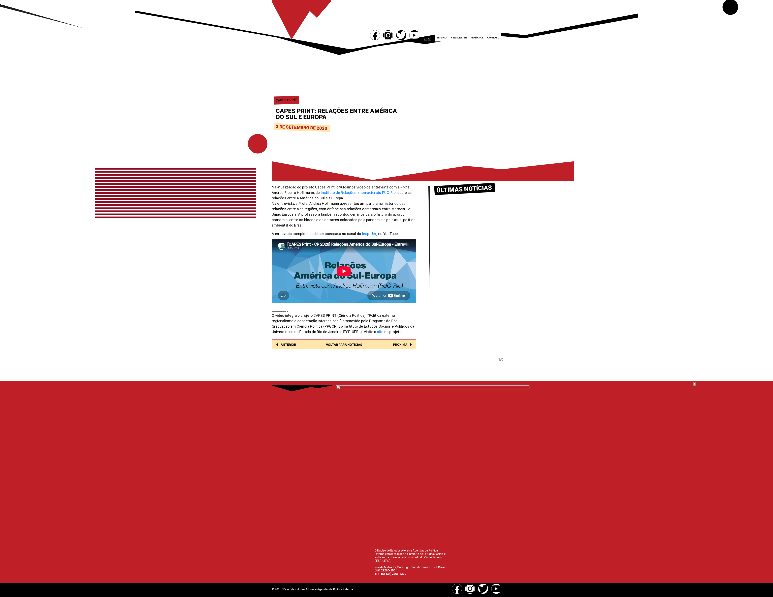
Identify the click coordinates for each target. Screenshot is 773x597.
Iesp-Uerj (369, 234)
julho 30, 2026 (445, 215)
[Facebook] (375, 35)
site (380, 332)
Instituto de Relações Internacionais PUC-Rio (358, 192)
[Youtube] (414, 35)
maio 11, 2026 (445, 253)
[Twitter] (401, 35)
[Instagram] (388, 35)
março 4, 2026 (445, 295)
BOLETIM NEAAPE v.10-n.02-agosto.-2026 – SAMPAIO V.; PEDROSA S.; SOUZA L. (463, 207)
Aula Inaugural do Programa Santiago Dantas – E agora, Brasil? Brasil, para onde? (463, 287)
